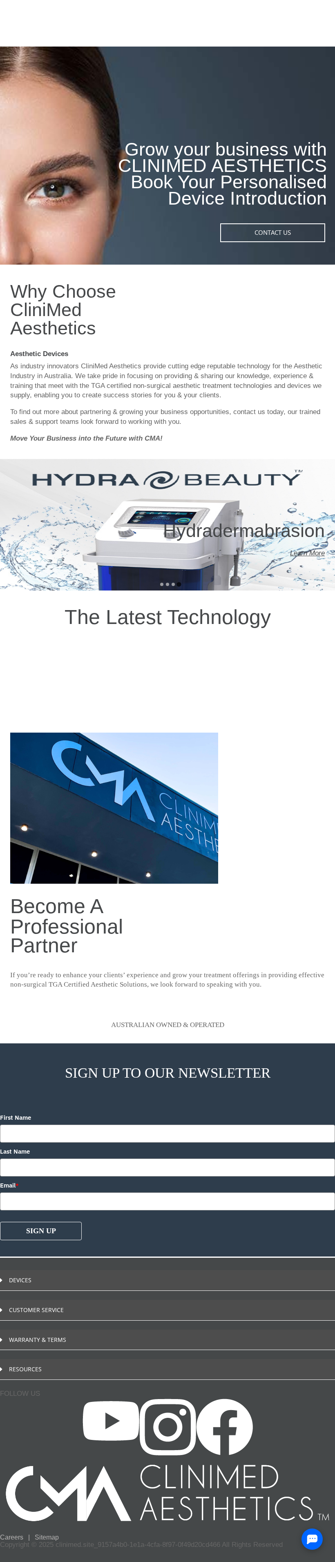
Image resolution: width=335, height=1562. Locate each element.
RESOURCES (25, 1369)
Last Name (15, 1151)
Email (9, 1185)
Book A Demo (30, 1389)
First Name (15, 1117)
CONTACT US (273, 232)
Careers (12, 1537)
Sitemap (47, 1537)
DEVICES (20, 1280)
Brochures (25, 1398)
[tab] (161, 584)
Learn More (307, 579)
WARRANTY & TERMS (37, 1340)
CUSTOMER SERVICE (36, 1310)
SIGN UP (41, 1231)
